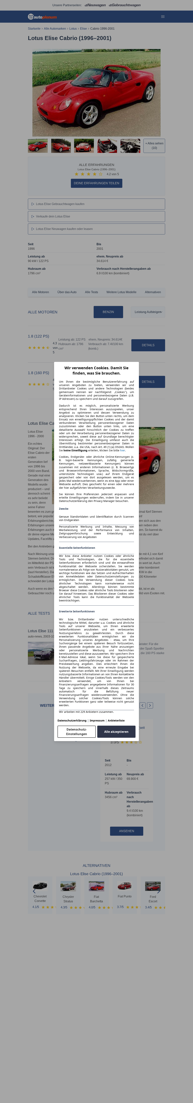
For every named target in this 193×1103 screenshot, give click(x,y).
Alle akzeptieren (116, 732)
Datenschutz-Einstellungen (76, 731)
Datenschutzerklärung (72, 720)
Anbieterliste (116, 720)
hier (122, 450)
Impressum (97, 720)
